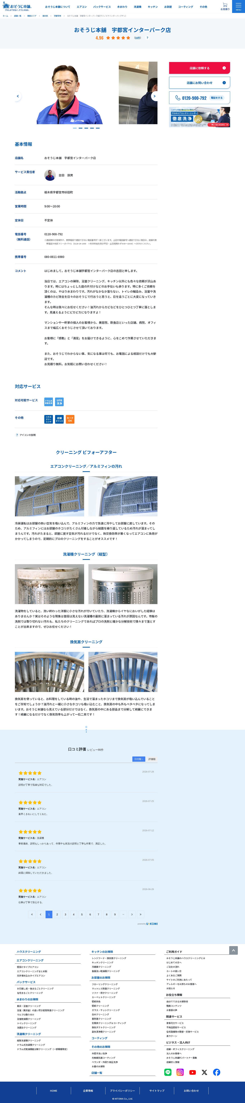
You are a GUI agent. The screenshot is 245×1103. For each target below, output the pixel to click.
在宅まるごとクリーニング (30, 992)
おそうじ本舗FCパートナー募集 (181, 1057)
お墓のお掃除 (98, 1066)
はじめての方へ (174, 962)
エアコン (82, 6)
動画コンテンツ (174, 1005)
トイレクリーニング (26, 1023)
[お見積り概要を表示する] (225, 6)
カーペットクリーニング (104, 997)
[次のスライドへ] (154, 96)
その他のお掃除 (100, 1047)
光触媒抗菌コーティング (103, 1057)
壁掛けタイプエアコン (28, 966)
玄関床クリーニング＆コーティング (109, 1022)
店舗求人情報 (172, 1061)
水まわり (122, 6)
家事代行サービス (175, 1022)
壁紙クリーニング (100, 1005)
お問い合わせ (191, 1090)
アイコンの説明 (28, 435)
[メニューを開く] (238, 6)
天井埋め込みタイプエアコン (31, 975)
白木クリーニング (100, 1014)
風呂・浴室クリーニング (29, 1005)
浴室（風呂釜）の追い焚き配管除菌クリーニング (40, 1010)
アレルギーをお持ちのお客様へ (181, 983)
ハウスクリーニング (29, 951)
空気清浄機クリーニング (104, 1031)
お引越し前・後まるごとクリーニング (35, 988)
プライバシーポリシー (122, 1090)
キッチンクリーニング (102, 962)
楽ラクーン (171, 1035)
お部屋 (168, 6)
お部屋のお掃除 (100, 977)
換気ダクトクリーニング (104, 1027)
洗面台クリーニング (26, 1027)
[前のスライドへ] (18, 96)
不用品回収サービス (176, 1027)
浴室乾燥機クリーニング (29, 1018)
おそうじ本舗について (57, 6)
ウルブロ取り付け (25, 1014)
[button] (75, 128)
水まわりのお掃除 (27, 999)
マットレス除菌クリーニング (106, 988)
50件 (137, 37)
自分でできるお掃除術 (177, 1001)
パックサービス (102, 6)
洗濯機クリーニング (29, 1034)
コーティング (185, 6)
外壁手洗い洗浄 (99, 1053)
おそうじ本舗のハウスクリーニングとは (185, 958)
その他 (203, 6)
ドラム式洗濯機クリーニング (31, 1044)
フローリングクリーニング (105, 984)
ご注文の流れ (172, 966)
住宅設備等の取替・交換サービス (182, 1031)
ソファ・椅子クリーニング (105, 992)
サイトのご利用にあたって (179, 979)
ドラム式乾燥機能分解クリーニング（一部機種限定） (43, 1049)
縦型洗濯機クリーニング (29, 1040)
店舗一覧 (96, 1073)
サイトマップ (156, 1090)
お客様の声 (171, 1010)
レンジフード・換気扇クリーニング (109, 958)
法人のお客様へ (174, 1053)
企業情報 (88, 1090)
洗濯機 (137, 6)
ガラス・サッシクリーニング (106, 1010)
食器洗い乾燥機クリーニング (106, 971)
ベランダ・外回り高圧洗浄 (105, 1061)
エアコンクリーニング (30, 960)
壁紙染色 (96, 1001)
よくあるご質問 (174, 975)
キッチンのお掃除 (102, 951)
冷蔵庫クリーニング (101, 966)
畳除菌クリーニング (101, 1018)
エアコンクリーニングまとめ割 (32, 971)
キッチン (153, 6)
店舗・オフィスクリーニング (180, 1049)
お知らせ (170, 988)
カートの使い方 (174, 971)
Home (53, 1090)
